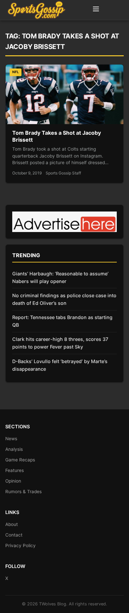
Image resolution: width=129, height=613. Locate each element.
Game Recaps (20, 459)
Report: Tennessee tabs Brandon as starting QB (62, 321)
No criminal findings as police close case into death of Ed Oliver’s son (64, 299)
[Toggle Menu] (96, 10)
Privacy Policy (20, 545)
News (11, 438)
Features (14, 470)
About (11, 524)
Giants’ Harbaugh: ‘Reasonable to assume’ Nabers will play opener (60, 277)
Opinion (13, 481)
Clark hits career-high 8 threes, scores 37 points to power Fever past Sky (60, 343)
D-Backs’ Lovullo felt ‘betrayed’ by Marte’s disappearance (60, 365)
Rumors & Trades (23, 491)
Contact (13, 535)
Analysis (14, 449)
